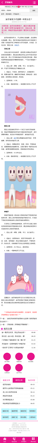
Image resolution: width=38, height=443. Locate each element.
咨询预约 (23, 441)
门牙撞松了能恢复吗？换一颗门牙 (14, 340)
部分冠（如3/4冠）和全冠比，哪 (13, 336)
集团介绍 (6, 411)
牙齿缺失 (9, 2)
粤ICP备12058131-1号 (24, 430)
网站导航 (19, 432)
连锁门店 (15, 417)
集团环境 (15, 411)
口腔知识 (7, 372)
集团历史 (23, 411)
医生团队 (30, 361)
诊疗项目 (7, 361)
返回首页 (6, 417)
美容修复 (9, 14)
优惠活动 (19, 361)
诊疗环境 (19, 372)
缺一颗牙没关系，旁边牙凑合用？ (14, 332)
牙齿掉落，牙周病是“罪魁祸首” (17, 324)
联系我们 (32, 411)
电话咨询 (14, 441)
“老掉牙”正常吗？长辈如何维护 (13, 347)
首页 (2, 14)
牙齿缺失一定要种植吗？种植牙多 (14, 344)
